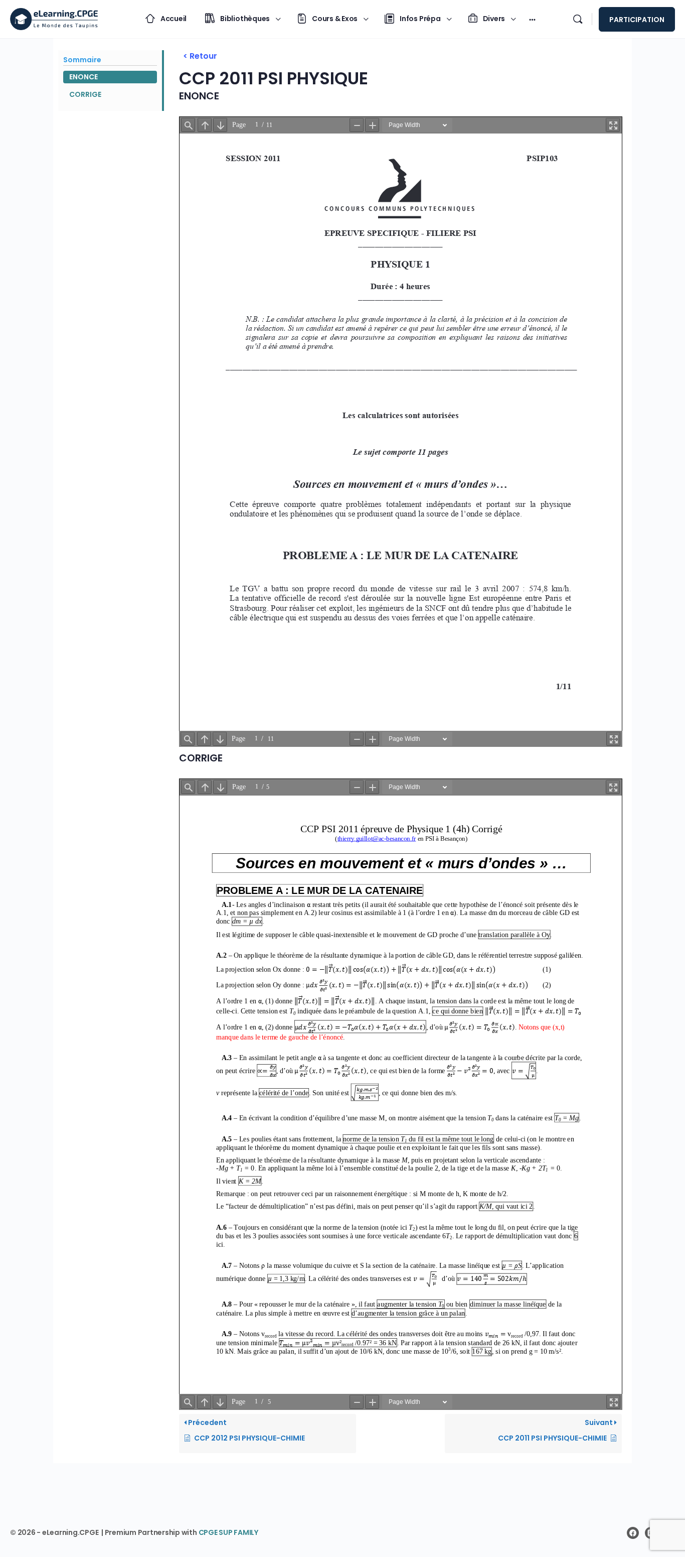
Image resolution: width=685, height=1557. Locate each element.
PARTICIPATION (636, 20)
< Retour (200, 56)
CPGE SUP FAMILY (228, 1532)
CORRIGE (85, 94)
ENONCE (83, 77)
